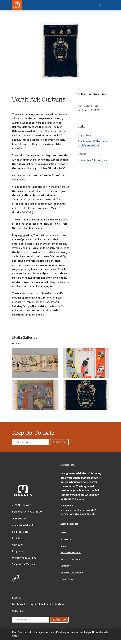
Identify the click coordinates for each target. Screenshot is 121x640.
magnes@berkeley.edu (23, 525)
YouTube (59, 604)
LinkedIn (46, 604)
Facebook (17, 604)
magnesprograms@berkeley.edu (76, 510)
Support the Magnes (23, 564)
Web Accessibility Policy (71, 572)
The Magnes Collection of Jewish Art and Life (93, 143)
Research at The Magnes (92, 160)
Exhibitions (18, 538)
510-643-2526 (19, 518)
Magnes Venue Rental (70, 559)
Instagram (32, 604)
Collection (17, 544)
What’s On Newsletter (70, 552)
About (63, 533)
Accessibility (66, 539)
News (63, 546)
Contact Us (65, 566)
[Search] (99, 5)
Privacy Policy (66, 579)
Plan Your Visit (20, 531)
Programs (17, 551)
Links (81, 126)
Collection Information (92, 94)
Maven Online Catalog (24, 557)
